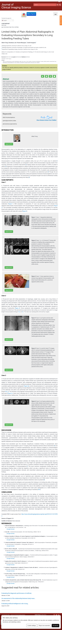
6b (6, 391)
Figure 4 (17, 308)
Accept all (55, 625)
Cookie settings (31, 625)
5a (19, 312)
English (5, 20)
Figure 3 (24, 211)
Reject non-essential (44, 625)
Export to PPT (9, 144)
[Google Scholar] (10, 529)
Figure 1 (10, 204)
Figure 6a (26, 386)
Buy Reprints (31, 14)
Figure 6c (10, 393)
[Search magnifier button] (60, 4)
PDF (56, 14)
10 (39, 489)
